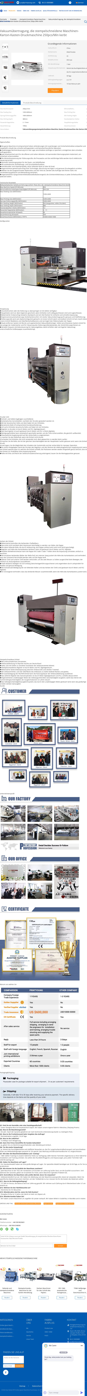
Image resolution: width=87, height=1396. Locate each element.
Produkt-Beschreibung (32, 103)
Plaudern (55, 90)
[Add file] (45, 1392)
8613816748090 (14, 1225)
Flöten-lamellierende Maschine (9, 1332)
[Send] (81, 1392)
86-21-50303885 (47, 3)
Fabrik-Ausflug (36, 11)
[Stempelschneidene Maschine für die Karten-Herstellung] (29, 1275)
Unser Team (30, 1339)
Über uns (26, 11)
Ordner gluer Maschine (7, 1325)
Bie (27, 1328)
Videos (19, 11)
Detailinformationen (10, 103)
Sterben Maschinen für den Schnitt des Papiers (44, 1290)
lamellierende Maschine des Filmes (11, 1329)
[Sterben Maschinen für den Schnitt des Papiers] (47, 1275)
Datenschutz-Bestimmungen (42, 1386)
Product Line (49, 1328)
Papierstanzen (48, 1203)
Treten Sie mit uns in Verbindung (70, 11)
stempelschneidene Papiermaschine (11, 1336)
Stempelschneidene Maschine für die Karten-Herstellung (25, 1290)
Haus (5, 11)
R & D (46, 1335)
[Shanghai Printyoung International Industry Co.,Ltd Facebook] (70, 2)
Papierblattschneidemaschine (65, 1203)
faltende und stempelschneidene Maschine (27, 1203)
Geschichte (29, 1332)
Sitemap (22, 1386)
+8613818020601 (19, 1222)
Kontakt (60, 1246)
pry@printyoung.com (27, 3)
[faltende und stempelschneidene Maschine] (11, 1275)
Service (28, 1335)
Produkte (12, 11)
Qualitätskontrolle (50, 11)
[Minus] (81, 1345)
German (81, 3)
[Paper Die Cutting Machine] (27, 74)
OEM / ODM (48, 1332)
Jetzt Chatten (5, 21)
